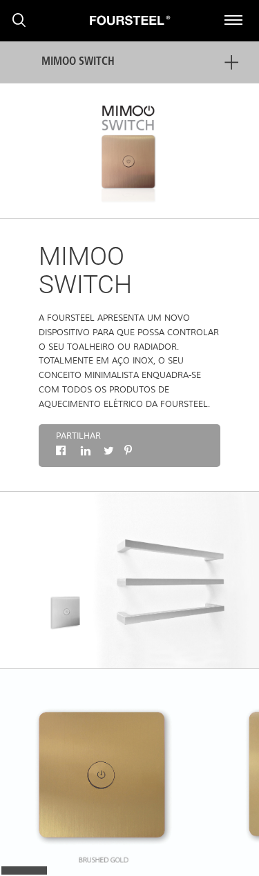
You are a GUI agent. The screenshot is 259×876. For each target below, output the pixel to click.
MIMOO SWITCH (78, 62)
